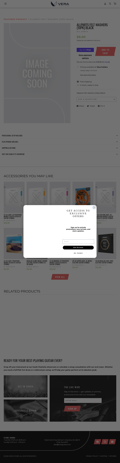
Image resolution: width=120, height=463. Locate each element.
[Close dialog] (94, 207)
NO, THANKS (78, 253)
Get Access (78, 247)
